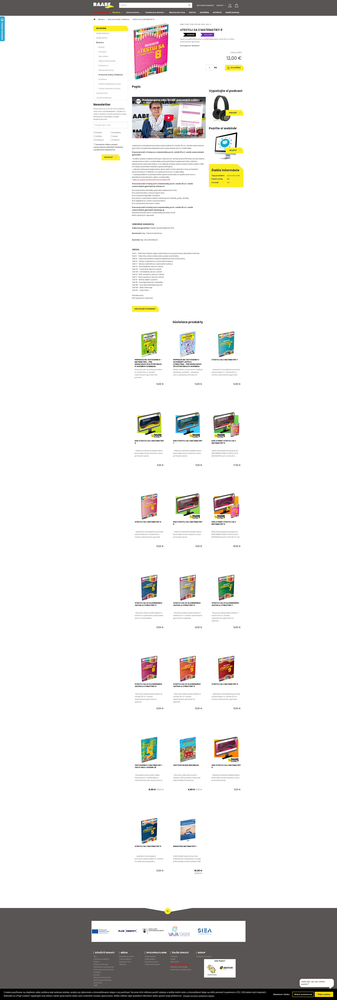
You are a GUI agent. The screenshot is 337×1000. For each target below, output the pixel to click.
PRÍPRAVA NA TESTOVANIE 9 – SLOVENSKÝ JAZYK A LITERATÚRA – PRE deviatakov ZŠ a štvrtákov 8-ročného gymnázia (187, 364)
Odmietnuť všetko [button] (281, 994)
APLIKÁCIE (217, 12)
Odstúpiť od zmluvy (204, 956)
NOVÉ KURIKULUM (101, 12)
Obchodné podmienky (205, 5)
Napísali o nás (125, 962)
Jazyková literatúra (104, 98)
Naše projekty (150, 959)
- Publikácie (101, 79)
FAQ (94, 956)
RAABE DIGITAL (101, 38)
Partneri (116, 140)
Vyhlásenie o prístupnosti (103, 967)
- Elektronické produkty (105, 61)
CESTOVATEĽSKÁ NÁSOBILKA (186, 765)
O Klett (172, 959)
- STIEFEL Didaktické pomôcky (108, 84)
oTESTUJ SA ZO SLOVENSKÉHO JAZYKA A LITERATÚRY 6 (187, 604)
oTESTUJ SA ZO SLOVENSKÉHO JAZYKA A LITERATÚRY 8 (148, 685)
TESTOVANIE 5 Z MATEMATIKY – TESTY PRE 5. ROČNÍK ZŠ (149, 766)
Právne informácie (100, 964)
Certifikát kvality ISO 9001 (180, 964)
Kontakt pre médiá (126, 956)
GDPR (95, 985)
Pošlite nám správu (152, 964)
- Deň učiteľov (102, 56)
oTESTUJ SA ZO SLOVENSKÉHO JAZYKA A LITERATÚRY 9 (187, 685)
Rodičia (98, 132)
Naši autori (174, 962)
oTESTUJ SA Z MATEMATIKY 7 (225, 359)
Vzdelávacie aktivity (154, 12)
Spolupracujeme (151, 962)
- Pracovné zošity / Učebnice (109, 75)
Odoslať (108, 157)
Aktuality (122, 964)
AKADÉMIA (204, 12)
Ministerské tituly (177, 12)
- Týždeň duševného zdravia (108, 88)
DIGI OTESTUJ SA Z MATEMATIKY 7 (187, 442)
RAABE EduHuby (232, 12)
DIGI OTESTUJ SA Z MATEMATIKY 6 (187, 523)
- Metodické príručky (105, 70)
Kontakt (220, 5)
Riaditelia (116, 132)
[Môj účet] (230, 5)
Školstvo (116, 12)
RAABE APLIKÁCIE (102, 33)
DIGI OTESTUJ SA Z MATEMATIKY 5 (149, 442)
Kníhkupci (99, 140)
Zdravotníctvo (132, 12)
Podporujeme (150, 956)
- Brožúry (100, 47)
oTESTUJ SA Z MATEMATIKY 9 (225, 684)
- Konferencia (102, 65)
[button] (225, 5)
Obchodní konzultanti (102, 977)
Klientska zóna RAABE (178, 967)
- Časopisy (101, 52)
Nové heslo (97, 983)
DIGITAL (192, 12)
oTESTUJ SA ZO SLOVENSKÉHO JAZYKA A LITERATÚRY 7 (225, 604)
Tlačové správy (125, 959)
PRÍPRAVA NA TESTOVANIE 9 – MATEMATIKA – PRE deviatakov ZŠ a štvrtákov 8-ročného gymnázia (148, 363)
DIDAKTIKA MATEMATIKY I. (185, 846)
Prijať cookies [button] (324, 994)
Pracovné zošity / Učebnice (118, 19)
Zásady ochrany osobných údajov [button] (198, 996)
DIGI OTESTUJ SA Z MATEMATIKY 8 (226, 766)
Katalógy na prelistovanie (180, 969)
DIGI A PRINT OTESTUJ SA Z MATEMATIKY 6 (224, 442)
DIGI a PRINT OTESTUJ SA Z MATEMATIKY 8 (224, 523)
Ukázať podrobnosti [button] (303, 994)
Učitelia (98, 136)
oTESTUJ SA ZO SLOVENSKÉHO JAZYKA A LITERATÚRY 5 (148, 604)
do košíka (235, 67)
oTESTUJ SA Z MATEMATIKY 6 (148, 522)
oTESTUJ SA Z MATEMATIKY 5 (148, 846)
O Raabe (173, 956)
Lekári (115, 136)
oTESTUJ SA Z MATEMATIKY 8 (143, 19)
